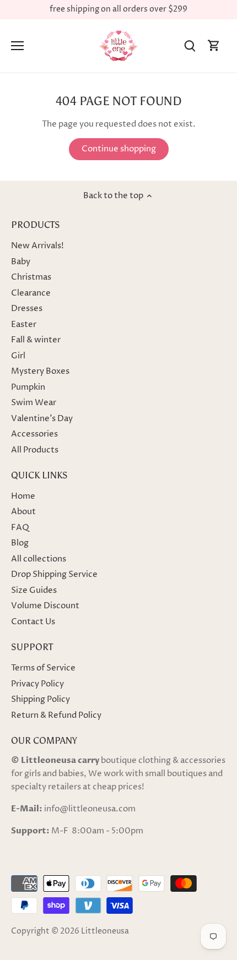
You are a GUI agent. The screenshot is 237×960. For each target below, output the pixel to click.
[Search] (189, 46)
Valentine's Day (42, 418)
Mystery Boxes (40, 371)
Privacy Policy (37, 684)
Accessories (34, 434)
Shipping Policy (40, 699)
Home (23, 496)
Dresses (26, 308)
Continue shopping (119, 149)
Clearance (31, 293)
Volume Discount (45, 606)
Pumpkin (28, 387)
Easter (23, 324)
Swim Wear (33, 402)
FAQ (20, 527)
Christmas (31, 277)
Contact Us (33, 622)
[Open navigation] (17, 45)
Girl (18, 356)
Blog (20, 543)
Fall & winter (36, 340)
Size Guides (34, 590)
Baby (20, 262)
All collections (38, 559)
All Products (34, 450)
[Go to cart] (213, 46)
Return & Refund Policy (56, 715)
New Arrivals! (37, 246)
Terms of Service (43, 668)
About (23, 511)
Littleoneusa (105, 931)
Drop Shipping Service (54, 574)
